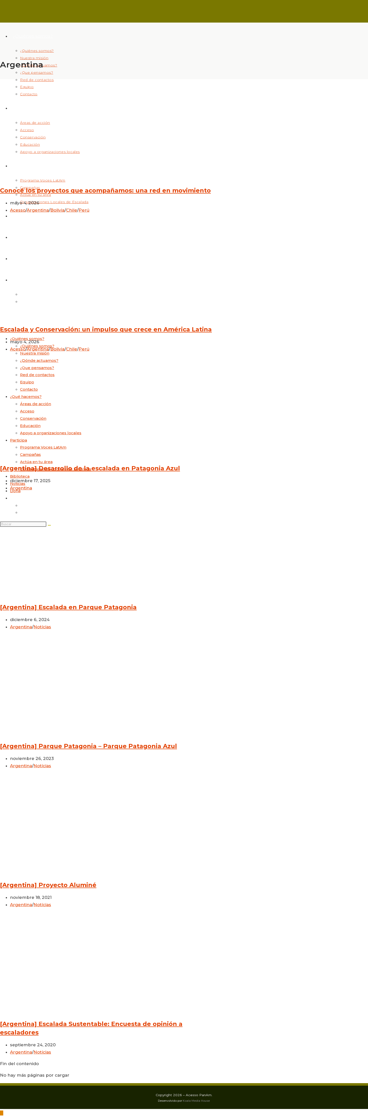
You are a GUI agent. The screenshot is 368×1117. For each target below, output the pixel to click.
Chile (71, 210)
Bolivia (57, 210)
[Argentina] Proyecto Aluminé (48, 885)
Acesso (18, 210)
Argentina (38, 210)
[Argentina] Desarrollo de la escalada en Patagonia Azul (90, 468)
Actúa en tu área (36, 461)
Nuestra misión (34, 353)
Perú (84, 210)
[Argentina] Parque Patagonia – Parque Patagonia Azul (88, 746)
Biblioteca (20, 476)
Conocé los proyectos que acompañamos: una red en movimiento (105, 190)
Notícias (42, 626)
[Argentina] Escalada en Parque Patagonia (68, 607)
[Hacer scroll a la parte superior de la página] (1, 1112)
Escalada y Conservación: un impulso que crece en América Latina (106, 329)
